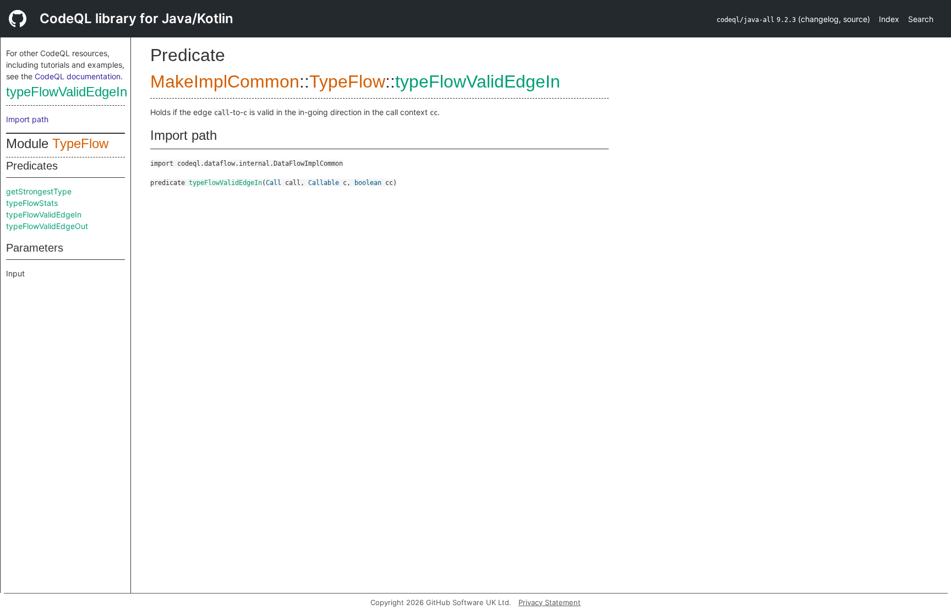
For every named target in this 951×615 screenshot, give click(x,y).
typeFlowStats (32, 203)
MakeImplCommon (224, 81)
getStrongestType (39, 191)
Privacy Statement (549, 602)
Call (273, 183)
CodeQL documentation (78, 76)
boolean (367, 183)
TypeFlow (80, 143)
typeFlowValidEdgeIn (66, 91)
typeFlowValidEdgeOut (47, 226)
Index (889, 19)
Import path (27, 119)
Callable (323, 183)
